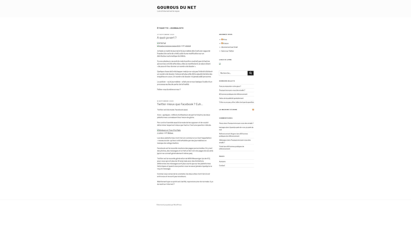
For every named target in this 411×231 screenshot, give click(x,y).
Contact (222, 165)
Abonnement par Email (229, 47)
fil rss (225, 39)
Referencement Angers (227, 134)
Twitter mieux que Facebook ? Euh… (180, 104)
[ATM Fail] (161, 43)
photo (178, 46)
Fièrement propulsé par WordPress (169, 205)
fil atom (226, 43)
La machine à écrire (228, 109)
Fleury (221, 123)
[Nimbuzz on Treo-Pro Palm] (169, 130)
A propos (222, 161)
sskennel (188, 46)
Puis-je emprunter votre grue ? (230, 86)
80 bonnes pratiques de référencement (233, 94)
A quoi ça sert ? (166, 37)
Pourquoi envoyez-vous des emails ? (232, 90)
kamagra (222, 127)
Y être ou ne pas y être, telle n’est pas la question (236, 102)
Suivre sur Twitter (227, 51)
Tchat (221, 146)
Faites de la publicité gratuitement (231, 98)
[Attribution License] (166, 46)
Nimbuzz (170, 133)
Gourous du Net (177, 7)
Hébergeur (223, 140)
